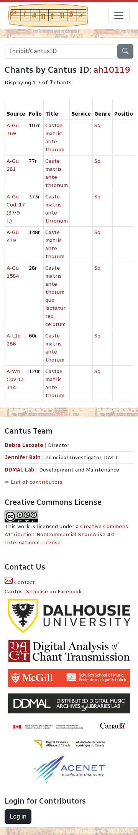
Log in (18, 816)
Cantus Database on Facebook (43, 591)
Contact (24, 582)
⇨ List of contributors (33, 482)
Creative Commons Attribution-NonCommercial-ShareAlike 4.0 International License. (66, 534)
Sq (97, 125)
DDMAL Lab (19, 470)
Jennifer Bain (23, 457)
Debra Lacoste (24, 445)
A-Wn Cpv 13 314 (15, 379)
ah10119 (112, 69)
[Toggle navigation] (119, 15)
